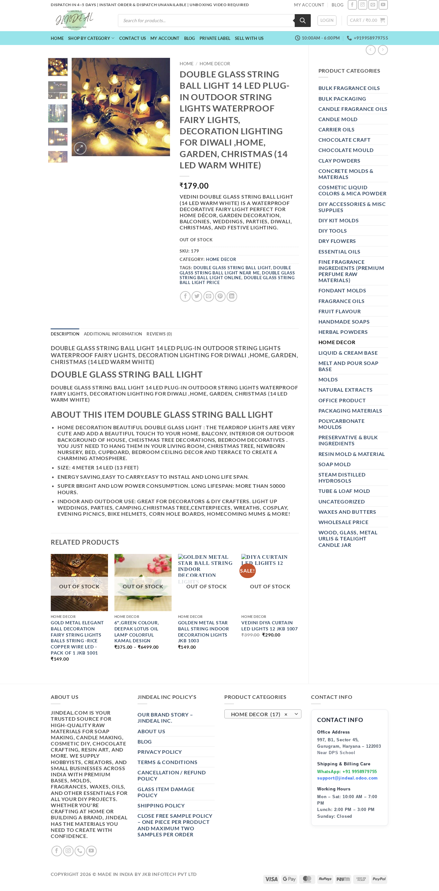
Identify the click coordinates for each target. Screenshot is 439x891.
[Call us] (80, 851)
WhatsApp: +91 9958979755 (347, 771)
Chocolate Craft (344, 140)
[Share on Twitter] (197, 296)
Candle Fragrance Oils (353, 109)
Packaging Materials (350, 410)
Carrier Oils (336, 129)
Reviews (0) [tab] (159, 333)
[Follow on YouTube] (383, 4)
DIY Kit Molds (338, 220)
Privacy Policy (160, 752)
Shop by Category (89, 38)
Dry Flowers (337, 241)
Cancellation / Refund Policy (172, 775)
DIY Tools (332, 230)
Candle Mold (338, 119)
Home (57, 38)
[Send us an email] (373, 4)
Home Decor (336, 342)
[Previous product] (383, 50)
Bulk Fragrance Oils (349, 88)
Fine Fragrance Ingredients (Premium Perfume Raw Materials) (351, 271)
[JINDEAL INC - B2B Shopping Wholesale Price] (77, 20)
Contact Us (132, 38)
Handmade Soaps (344, 321)
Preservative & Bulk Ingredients (348, 440)
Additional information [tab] (113, 333)
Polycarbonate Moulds (341, 424)
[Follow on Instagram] (362, 4)
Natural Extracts (345, 390)
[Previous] (81, 107)
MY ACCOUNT (309, 4)
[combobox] (262, 713)
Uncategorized (341, 501)
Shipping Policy (161, 805)
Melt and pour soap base (348, 366)
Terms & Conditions (167, 762)
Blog (189, 38)
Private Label (215, 38)
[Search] (303, 20)
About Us (151, 731)
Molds (328, 379)
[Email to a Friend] (208, 296)
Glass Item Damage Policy (166, 792)
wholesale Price (343, 522)
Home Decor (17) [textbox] (259, 714)
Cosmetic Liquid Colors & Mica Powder (352, 190)
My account (165, 38)
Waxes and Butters (347, 512)
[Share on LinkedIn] (232, 296)
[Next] (160, 107)
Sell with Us (249, 38)
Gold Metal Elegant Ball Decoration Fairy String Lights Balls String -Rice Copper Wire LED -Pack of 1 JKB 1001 (77, 637)
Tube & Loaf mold (344, 491)
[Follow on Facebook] (352, 4)
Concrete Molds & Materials (346, 174)
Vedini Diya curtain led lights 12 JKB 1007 (269, 625)
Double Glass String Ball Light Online (237, 275)
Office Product (342, 400)
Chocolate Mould (346, 150)
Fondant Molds (342, 290)
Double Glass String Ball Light (232, 267)
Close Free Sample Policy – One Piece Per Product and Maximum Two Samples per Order (175, 825)
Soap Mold (334, 464)
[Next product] (371, 50)
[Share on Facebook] (185, 296)
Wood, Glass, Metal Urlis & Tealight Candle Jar (348, 538)
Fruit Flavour (339, 311)
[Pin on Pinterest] (220, 296)
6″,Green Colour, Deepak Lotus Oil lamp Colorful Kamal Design (136, 631)
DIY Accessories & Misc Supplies (352, 207)
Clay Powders (339, 160)
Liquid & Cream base (348, 353)
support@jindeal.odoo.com (347, 778)
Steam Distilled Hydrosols (342, 477)
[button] (327, 20)
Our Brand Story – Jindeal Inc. (165, 717)
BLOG (338, 4)
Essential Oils (339, 251)
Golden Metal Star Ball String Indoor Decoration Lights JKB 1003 (203, 631)
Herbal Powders (343, 332)
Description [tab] (65, 333)
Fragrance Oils (341, 301)
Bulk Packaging (342, 98)
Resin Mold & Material (351, 454)
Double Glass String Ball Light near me (235, 270)
